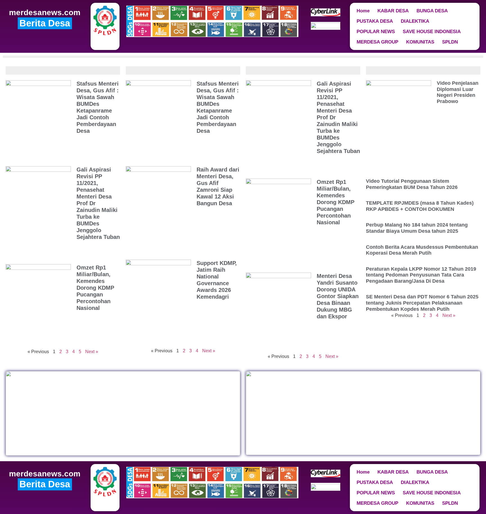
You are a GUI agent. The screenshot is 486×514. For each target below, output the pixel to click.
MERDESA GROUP (377, 42)
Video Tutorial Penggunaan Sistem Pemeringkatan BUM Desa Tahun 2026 (412, 184)
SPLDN (450, 42)
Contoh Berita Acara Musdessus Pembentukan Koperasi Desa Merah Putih (422, 250)
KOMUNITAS (420, 42)
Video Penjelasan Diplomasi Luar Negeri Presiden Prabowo (457, 92)
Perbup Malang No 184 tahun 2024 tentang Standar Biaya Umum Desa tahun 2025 (417, 228)
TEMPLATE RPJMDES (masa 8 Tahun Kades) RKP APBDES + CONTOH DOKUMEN (420, 206)
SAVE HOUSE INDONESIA (432, 31)
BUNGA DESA (432, 10)
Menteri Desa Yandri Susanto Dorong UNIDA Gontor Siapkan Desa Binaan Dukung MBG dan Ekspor (338, 296)
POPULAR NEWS (376, 31)
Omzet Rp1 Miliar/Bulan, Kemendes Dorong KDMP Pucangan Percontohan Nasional (95, 287)
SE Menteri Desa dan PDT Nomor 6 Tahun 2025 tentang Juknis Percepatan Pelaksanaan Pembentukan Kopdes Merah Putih (422, 303)
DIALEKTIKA (415, 21)
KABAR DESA (393, 10)
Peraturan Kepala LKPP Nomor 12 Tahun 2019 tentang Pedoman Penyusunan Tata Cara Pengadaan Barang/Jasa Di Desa (421, 275)
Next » (91, 351)
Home (363, 10)
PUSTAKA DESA (375, 21)
